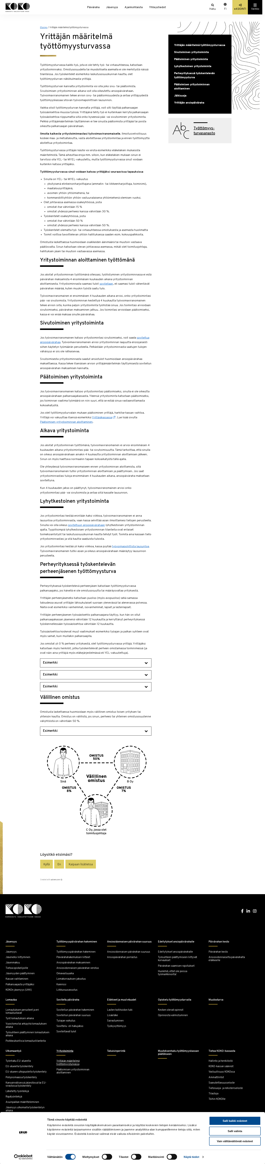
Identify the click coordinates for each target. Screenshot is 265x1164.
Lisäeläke (112, 1015)
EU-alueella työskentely (19, 1066)
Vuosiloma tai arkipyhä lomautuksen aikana (26, 1025)
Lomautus (11, 1000)
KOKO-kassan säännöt (221, 1066)
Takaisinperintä (116, 1051)
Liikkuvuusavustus (67, 990)
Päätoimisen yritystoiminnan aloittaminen (66, 422)
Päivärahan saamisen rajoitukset (176, 966)
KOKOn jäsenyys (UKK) (19, 990)
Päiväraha (93, 7)
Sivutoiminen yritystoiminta (191, 52)
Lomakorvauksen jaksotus (71, 979)
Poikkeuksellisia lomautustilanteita (26, 1041)
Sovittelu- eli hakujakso (69, 1026)
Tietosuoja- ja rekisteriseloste (226, 1088)
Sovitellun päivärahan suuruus (73, 1015)
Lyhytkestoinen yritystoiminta (192, 66)
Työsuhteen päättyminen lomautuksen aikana (27, 1034)
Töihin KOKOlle (217, 1099)
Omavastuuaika (65, 973)
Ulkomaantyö (13, 1051)
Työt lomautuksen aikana (20, 1018)
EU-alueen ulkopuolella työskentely (26, 1072)
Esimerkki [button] (50, 663)
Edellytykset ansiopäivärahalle (176, 942)
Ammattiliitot (216, 1077)
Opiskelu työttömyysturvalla (174, 1000)
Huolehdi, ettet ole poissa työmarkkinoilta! (172, 973)
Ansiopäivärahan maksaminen (73, 962)
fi (225, 9)
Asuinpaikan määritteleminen (22, 1102)
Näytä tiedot (191, 1156)
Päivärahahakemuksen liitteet (73, 957)
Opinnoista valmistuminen (173, 1015)
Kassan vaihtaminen (17, 979)
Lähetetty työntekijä (17, 1091)
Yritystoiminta (64, 1051)
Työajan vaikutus (65, 1021)
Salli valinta (235, 1131)
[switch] (107, 1157)
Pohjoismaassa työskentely (21, 1077)
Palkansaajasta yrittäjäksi (20, 984)
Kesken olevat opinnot (170, 1010)
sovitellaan (106, 283)
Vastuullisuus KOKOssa (222, 1072)
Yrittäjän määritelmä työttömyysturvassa (199, 45)
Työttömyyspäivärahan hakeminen (76, 942)
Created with (50, 880)
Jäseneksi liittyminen (18, 957)
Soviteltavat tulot (66, 1031)
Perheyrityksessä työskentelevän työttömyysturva (194, 75)
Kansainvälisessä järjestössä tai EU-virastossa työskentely (26, 1084)
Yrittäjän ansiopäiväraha (189, 103)
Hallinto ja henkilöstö (221, 1061)
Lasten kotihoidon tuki (119, 1010)
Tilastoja (213, 1093)
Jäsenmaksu (13, 962)
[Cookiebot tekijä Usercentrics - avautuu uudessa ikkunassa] (23, 1157)
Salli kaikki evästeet (235, 1120)
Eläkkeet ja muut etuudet (121, 1000)
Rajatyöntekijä (14, 1096)
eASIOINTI (240, 9)
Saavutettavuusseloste (222, 1083)
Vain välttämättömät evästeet (235, 1141)
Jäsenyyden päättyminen (20, 973)
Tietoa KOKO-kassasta (222, 1051)
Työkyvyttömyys (116, 1026)
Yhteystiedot (157, 7)
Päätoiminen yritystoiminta (191, 59)
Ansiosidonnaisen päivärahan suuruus (129, 942)
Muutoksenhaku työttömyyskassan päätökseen (178, 1053)
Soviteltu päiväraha (67, 1000)
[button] (46, 864)
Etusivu (43, 28)
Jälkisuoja (180, 96)
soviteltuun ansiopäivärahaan (86, 525)
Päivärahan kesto (219, 942)
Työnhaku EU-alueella (18, 1061)
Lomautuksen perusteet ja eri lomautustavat (22, 1011)
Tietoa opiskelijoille (17, 968)
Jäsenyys (112, 7)
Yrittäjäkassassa (102, 417)
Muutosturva (216, 1000)
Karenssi (61, 984)
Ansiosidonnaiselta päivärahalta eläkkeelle (227, 959)
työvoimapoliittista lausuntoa (130, 546)
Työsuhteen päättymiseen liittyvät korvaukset (177, 959)
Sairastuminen (115, 1021)
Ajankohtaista (134, 7)
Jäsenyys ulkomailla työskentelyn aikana (25, 1109)
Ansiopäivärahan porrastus (122, 957)
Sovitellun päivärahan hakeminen (75, 1010)
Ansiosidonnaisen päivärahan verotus (77, 968)
